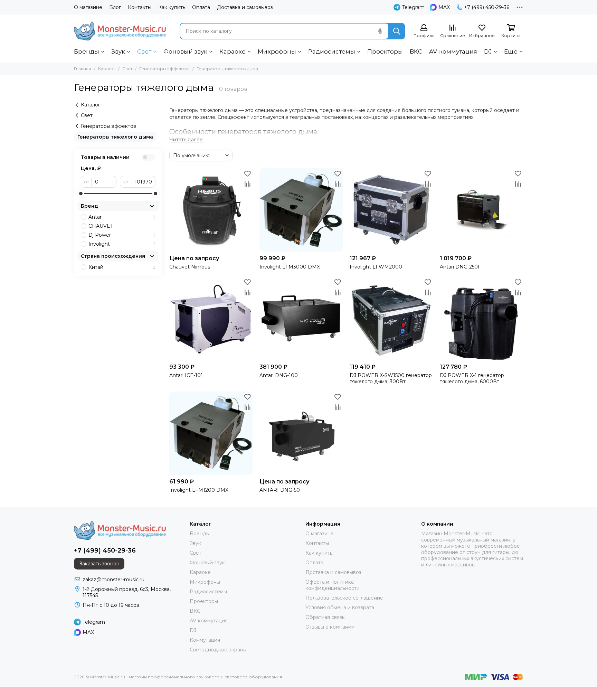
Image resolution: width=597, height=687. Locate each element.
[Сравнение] (247, 184)
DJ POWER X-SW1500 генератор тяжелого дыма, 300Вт (391, 378)
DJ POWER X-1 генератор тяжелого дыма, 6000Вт (472, 378)
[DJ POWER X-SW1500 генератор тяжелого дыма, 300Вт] (391, 318)
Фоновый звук (185, 51)
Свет (144, 51)
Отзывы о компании (329, 627)
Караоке (232, 51)
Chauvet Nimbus (189, 267)
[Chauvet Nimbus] (211, 210)
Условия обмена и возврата (339, 607)
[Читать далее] (186, 139)
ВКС (416, 51)
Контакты (139, 7)
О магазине (88, 7)
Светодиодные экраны (218, 650)
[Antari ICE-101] (211, 318)
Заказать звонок (99, 564)
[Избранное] (247, 173)
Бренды (86, 51)
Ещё (511, 51)
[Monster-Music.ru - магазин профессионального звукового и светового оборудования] (120, 30)
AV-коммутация (453, 51)
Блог (115, 7)
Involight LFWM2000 (376, 267)
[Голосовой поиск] (380, 31)
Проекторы (385, 51)
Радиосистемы (331, 51)
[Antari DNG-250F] (481, 210)
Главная (82, 68)
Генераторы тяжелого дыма (115, 137)
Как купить (171, 7)
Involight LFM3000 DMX (289, 267)
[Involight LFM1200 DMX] (211, 433)
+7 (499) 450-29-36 (486, 7)
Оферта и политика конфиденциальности (332, 585)
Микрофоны (277, 51)
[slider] (80, 193)
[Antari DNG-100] (301, 318)
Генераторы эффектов (164, 68)
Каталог (106, 68)
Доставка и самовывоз (245, 7)
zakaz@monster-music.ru (113, 579)
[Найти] (396, 31)
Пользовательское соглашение (344, 598)
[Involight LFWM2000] (391, 210)
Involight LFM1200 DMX (198, 490)
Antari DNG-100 (278, 375)
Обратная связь (324, 617)
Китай (121, 267)
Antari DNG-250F (460, 267)
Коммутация (205, 640)
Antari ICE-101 (186, 375)
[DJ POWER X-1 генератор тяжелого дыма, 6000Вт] (481, 318)
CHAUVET (121, 226)
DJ (488, 51)
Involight (121, 244)
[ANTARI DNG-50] (301, 433)
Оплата (201, 7)
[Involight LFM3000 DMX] (301, 210)
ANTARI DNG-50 (279, 490)
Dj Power (121, 235)
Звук (118, 51)
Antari (121, 217)
